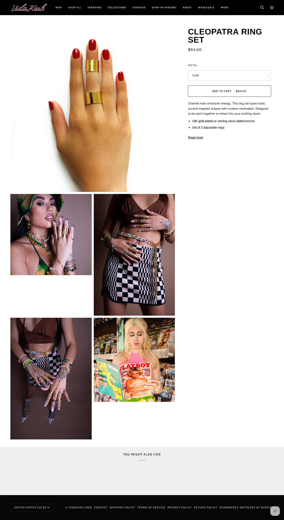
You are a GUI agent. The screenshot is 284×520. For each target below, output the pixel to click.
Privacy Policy (180, 507)
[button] (74, 7)
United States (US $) (30, 507)
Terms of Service (151, 507)
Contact (100, 507)
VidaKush (76, 507)
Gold (195, 75)
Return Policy (205, 507)
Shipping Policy (122, 507)
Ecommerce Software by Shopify (246, 507)
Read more (195, 137)
